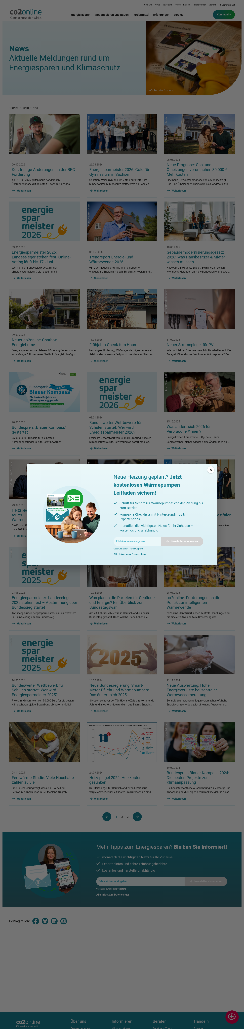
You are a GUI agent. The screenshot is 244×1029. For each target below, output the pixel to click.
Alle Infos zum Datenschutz (130, 554)
